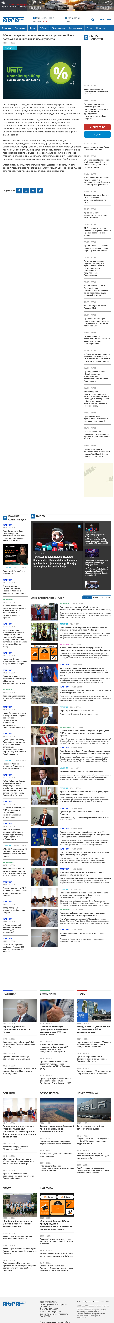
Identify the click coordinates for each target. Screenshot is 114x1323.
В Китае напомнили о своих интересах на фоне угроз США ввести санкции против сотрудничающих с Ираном (97, 357)
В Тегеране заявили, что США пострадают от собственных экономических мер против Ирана (14, 812)
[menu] (110, 28)
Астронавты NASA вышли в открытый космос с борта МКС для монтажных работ (93, 1155)
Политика (7, 525)
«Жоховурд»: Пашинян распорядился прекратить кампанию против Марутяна (57, 1168)
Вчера (95, 597)
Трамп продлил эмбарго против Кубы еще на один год (15, 698)
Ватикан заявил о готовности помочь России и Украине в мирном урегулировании (97, 340)
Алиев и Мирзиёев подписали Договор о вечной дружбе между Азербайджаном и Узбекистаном (13, 834)
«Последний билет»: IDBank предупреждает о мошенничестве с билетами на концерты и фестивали (97, 181)
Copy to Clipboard (40, 190)
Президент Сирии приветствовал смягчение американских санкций (96, 418)
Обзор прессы (49, 1093)
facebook (19, 190)
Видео (40, 516)
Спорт (7, 1188)
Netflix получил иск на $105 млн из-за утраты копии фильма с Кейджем (56, 1254)
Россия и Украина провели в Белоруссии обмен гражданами (13, 766)
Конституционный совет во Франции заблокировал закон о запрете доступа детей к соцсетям (94, 1044)
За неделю (105, 597)
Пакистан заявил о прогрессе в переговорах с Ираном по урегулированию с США (97, 435)
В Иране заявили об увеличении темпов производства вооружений (12, 928)
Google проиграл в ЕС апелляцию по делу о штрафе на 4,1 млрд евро (94, 1072)
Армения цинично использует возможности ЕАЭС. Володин (95, 215)
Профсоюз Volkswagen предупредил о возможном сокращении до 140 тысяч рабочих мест (96, 322)
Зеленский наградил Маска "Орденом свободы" (96, 148)
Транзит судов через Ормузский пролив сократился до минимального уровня (57, 1129)
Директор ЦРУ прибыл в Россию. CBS (95, 307)
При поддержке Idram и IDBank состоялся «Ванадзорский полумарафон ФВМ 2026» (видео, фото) (96, 376)
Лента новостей (96, 37)
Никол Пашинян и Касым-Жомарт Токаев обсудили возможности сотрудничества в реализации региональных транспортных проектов (15, 720)
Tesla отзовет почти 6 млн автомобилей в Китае (91, 1127)
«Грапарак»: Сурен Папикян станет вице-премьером (56, 1154)
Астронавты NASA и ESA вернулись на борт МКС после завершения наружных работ (93, 1141)
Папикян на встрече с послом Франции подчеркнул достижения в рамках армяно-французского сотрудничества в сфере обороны (96, 111)
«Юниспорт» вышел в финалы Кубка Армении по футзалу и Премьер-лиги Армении (20, 1250)
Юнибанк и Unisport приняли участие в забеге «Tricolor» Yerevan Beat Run (18, 1224)
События (10, 48)
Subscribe (99, 127)
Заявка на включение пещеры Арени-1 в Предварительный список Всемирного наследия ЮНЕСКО (56, 1268)
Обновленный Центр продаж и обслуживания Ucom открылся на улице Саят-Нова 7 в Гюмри (97, 163)
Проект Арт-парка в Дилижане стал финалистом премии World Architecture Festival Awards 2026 (97, 452)
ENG (109, 19)
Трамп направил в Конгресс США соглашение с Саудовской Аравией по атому (97, 198)
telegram (33, 190)
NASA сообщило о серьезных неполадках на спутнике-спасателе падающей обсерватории (93, 1170)
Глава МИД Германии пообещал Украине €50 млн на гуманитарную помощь (13, 948)
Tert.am (13, 19)
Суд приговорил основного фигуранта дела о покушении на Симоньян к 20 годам (92, 1058)
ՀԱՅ (102, 19)
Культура (64, 644)
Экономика (8, 600)
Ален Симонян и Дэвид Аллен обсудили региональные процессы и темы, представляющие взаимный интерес (96, 290)
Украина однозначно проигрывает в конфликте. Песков (96, 91)
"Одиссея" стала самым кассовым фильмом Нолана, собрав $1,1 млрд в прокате (56, 1241)
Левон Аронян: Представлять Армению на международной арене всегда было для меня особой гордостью (19, 1266)
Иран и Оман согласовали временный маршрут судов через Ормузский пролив (96, 248)
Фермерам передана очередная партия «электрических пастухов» (55, 1142)
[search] (92, 19)
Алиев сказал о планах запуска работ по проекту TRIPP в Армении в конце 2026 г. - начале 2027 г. (14, 872)
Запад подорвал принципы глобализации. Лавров (14, 910)
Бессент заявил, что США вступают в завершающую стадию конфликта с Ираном (15, 891)
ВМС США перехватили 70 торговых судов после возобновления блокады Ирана (15, 852)
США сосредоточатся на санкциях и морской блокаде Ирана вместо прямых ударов (97, 231)
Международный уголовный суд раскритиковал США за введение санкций (93, 1029)
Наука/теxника (87, 1093)
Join (99, 134)
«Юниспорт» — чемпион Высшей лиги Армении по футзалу (17, 1237)
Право (81, 993)
